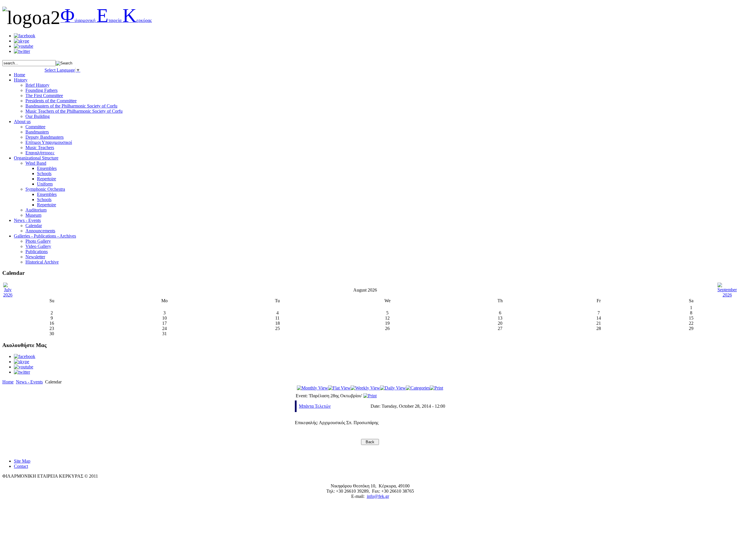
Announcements (40, 230)
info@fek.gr (378, 496)
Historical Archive (42, 261)
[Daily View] (393, 387)
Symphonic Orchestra (45, 189)
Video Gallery (38, 246)
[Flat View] (339, 387)
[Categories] (418, 387)
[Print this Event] (370, 395)
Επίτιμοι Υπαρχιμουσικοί (48, 142)
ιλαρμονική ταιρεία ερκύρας (106, 20)
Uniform (45, 183)
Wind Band (35, 163)
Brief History (37, 85)
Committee (35, 126)
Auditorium (36, 209)
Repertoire (46, 178)
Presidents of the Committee (51, 100)
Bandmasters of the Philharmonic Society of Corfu (71, 105)
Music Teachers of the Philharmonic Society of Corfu (74, 111)
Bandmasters (37, 131)
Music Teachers (39, 147)
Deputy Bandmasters (44, 137)
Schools (44, 173)
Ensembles (47, 168)
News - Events (29, 381)
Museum (33, 215)
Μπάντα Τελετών (315, 406)
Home (8, 381)
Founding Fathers (41, 90)
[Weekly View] (365, 387)
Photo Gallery (38, 241)
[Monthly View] (312, 387)
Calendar (33, 225)
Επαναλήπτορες (39, 152)
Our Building (37, 116)
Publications (36, 251)
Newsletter (35, 256)
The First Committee (44, 95)
